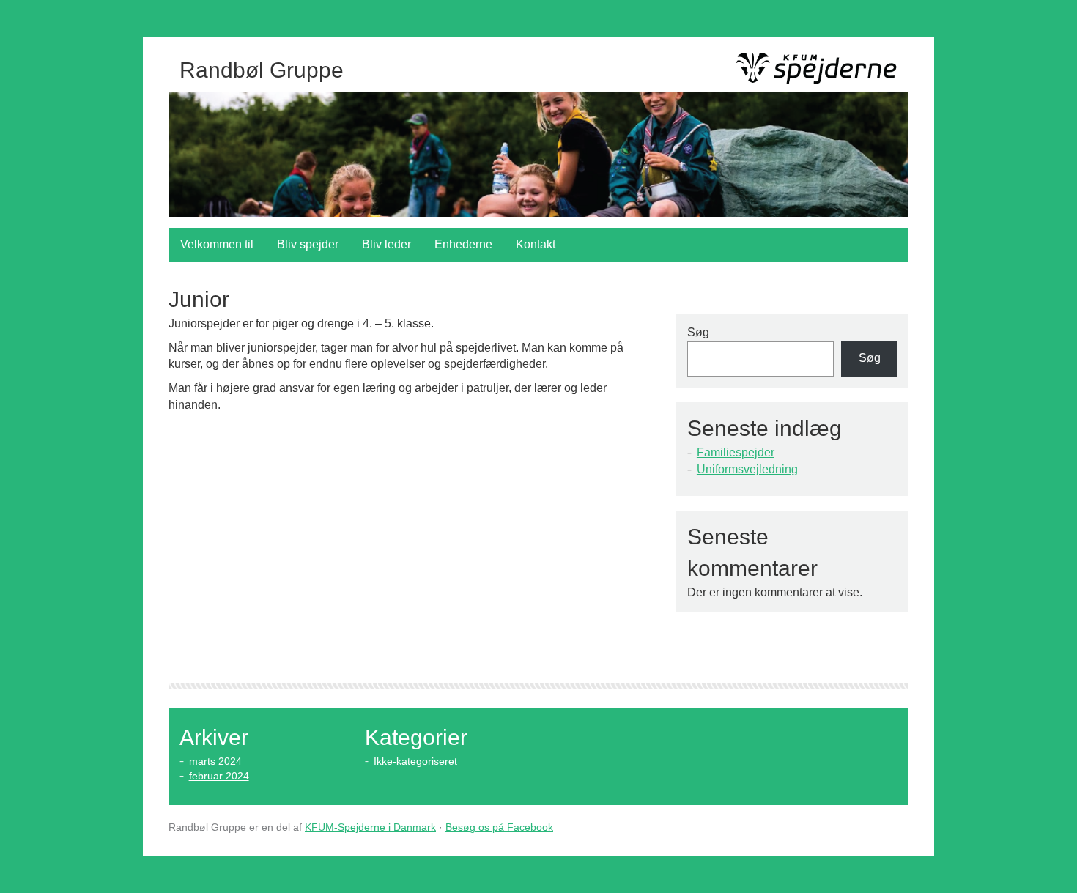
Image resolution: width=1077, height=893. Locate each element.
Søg (698, 332)
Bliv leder (386, 244)
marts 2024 (215, 761)
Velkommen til (216, 244)
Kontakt (535, 244)
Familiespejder (735, 452)
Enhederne (463, 244)
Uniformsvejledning (747, 469)
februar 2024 (219, 776)
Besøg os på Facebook (499, 827)
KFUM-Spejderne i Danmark (370, 827)
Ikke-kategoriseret (415, 761)
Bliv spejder (307, 244)
